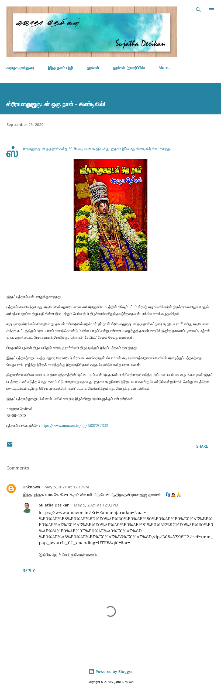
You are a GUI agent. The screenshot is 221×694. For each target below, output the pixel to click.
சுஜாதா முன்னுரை (20, 67)
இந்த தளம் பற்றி (60, 67)
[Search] (198, 9)
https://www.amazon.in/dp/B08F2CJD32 (75, 425)
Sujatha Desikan (54, 505)
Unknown (31, 486)
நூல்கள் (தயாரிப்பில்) (129, 67)
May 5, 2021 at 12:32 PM (96, 505)
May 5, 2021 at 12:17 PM (66, 486)
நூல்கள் (93, 67)
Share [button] (202, 446)
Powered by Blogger (114, 671)
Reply (29, 571)
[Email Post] (9, 446)
